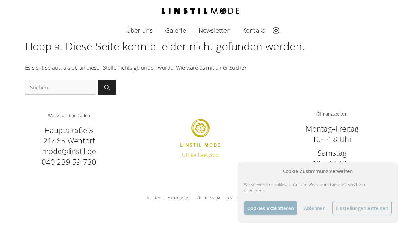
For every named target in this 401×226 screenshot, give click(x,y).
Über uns (139, 30)
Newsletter (214, 30)
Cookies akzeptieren (270, 208)
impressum (209, 198)
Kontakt (253, 30)
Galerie (175, 30)
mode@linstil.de (69, 151)
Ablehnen (315, 208)
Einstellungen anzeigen (362, 208)
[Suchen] (107, 87)
